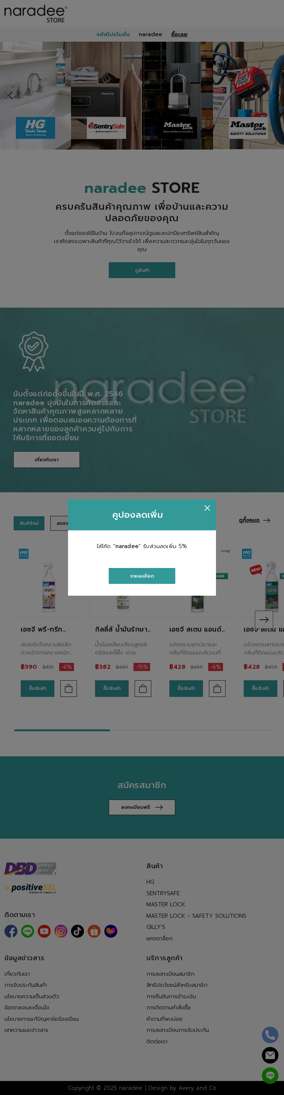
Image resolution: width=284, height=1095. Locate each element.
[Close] (207, 508)
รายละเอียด (142, 575)
